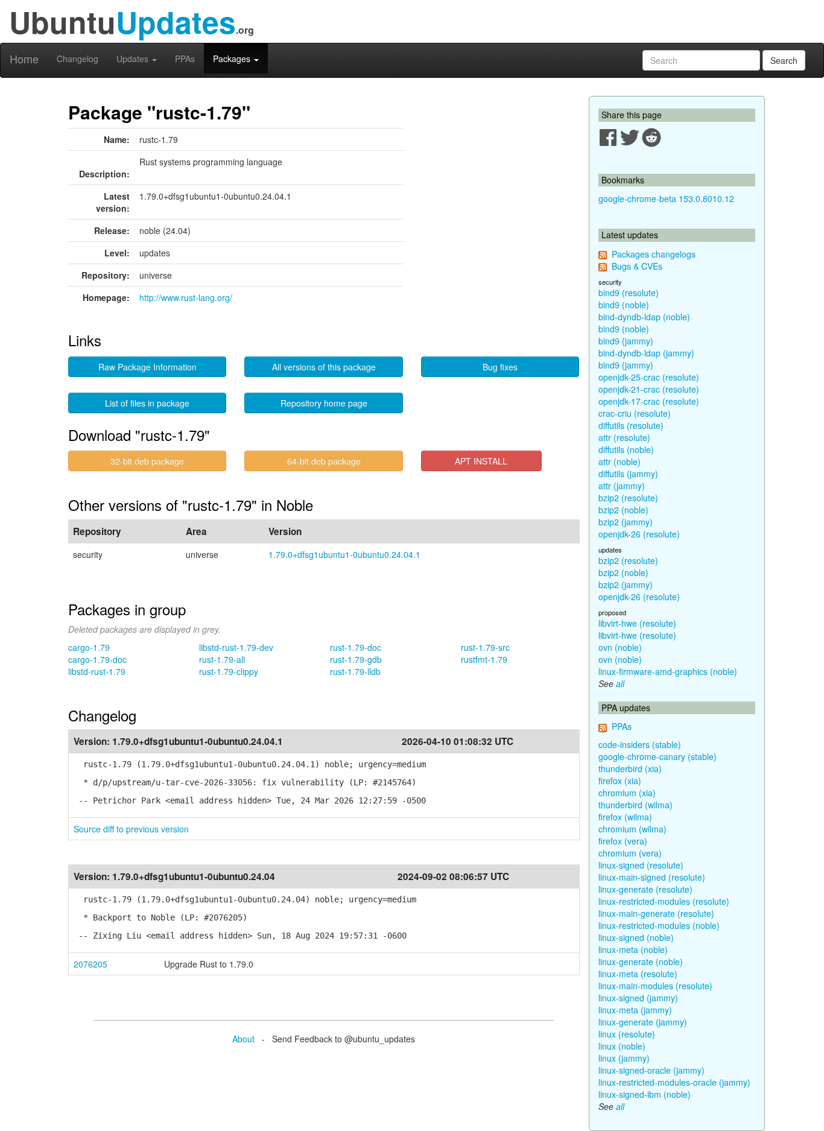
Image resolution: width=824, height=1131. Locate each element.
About (243, 1039)
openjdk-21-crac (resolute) (648, 389)
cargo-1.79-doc (97, 659)
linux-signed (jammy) (638, 998)
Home (24, 58)
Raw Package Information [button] (147, 367)
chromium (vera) (630, 853)
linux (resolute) (626, 1034)
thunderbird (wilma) (635, 805)
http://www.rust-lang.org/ (185, 297)
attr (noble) (619, 461)
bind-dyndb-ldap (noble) (644, 317)
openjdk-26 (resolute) (639, 534)
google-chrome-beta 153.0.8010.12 (666, 198)
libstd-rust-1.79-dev (236, 647)
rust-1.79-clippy (228, 671)
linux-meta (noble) (633, 949)
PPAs (185, 58)
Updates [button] (133, 58)
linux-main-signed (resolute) (651, 877)
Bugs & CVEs (637, 266)
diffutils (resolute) (631, 425)
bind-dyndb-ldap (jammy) (646, 353)
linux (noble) (621, 1046)
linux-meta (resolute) (637, 974)
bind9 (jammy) (625, 341)
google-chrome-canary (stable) (657, 756)
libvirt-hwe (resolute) (637, 623)
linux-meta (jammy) (635, 1010)
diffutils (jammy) (628, 473)
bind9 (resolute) (628, 293)
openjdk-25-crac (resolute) (648, 377)
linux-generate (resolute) (645, 889)
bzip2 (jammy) (625, 522)
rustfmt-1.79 (484, 659)
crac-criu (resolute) (634, 413)
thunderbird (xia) (630, 768)
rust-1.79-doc (355, 647)
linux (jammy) (624, 1058)
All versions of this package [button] (324, 367)
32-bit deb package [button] (147, 461)
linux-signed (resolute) (640, 865)
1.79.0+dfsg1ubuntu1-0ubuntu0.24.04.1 (344, 554)
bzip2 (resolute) (628, 498)
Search (783, 60)
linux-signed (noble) (636, 937)
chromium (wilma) (632, 829)
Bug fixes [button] (500, 367)
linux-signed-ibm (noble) (644, 1094)
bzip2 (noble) (623, 510)
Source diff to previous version (131, 829)
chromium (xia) (627, 793)
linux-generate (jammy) (642, 1022)
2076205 (90, 964)
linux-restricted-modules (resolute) (663, 901)
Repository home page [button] (323, 403)
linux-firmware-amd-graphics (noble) (667, 671)
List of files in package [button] (147, 403)
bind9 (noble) (623, 305)
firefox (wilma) (625, 817)
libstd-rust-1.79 (96, 671)
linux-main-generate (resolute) (656, 913)
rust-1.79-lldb (355, 671)
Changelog (77, 58)
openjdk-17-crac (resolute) (648, 401)
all (620, 683)
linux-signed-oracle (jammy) (651, 1070)
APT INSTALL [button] (481, 461)
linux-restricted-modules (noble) (659, 925)
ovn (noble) (620, 647)
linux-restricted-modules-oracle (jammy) (674, 1082)
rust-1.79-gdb (356, 659)
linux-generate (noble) (640, 961)
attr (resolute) (624, 437)
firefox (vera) (622, 841)
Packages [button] (233, 58)
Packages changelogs (654, 254)
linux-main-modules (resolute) (655, 986)
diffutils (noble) (626, 449)
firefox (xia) (619, 781)
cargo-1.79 (89, 647)
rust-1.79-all (222, 659)
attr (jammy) (621, 486)
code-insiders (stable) (639, 744)
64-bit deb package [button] (324, 461)
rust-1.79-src (485, 647)
